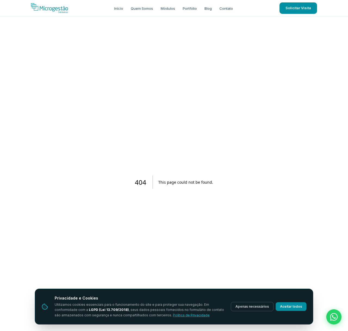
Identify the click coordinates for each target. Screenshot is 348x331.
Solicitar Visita (298, 8)
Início (118, 8)
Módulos (168, 8)
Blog (208, 8)
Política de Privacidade (191, 315)
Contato (226, 8)
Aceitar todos (291, 306)
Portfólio (190, 8)
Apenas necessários (252, 306)
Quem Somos (142, 8)
